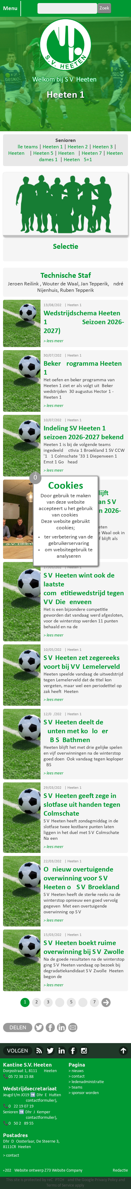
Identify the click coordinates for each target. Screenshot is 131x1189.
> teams (75, 1087)
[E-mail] (74, 1030)
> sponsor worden (84, 1093)
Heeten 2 (78, 147)
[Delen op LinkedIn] (62, 1030)
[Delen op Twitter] (40, 1030)
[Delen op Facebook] (51, 1030)
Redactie (120, 1170)
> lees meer (53, 341)
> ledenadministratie (86, 1082)
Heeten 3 (103, 147)
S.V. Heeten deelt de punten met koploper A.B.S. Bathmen (76, 731)
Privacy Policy (106, 1180)
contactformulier (40, 1100)
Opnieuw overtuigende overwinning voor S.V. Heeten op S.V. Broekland (81, 878)
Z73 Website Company (63, 1170)
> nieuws (76, 1071)
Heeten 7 (92, 153)
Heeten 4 (18, 153)
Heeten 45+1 (78, 159)
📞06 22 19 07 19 (18, 1106)
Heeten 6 (67, 153)
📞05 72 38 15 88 (18, 1077)
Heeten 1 (53, 147)
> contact (11, 1155)
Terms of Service (60, 1185)
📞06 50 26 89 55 (18, 1123)
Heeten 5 (43, 153)
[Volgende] (106, 1002)
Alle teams (26, 147)
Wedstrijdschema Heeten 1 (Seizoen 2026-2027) (84, 322)
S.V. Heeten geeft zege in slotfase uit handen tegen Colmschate (82, 804)
